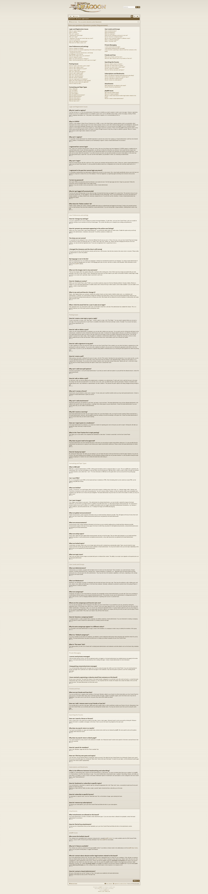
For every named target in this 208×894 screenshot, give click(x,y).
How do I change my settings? (76, 48)
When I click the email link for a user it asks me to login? (82, 60)
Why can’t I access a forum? (76, 74)
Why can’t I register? (74, 34)
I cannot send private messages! (112, 46)
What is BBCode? (73, 89)
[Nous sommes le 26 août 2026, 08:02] (138, 22)
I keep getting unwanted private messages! (115, 48)
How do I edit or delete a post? (76, 67)
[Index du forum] (88, 7)
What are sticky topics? (74, 98)
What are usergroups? (110, 34)
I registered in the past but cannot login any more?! (81, 38)
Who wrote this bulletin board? (112, 92)
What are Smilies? (73, 92)
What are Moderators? (110, 32)
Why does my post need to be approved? (78, 82)
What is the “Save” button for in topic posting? (80, 80)
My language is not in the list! (76, 54)
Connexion (79, 18)
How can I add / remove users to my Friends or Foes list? (118, 58)
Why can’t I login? (73, 36)
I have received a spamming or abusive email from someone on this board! (121, 50)
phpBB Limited (108, 838)
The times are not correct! (75, 51)
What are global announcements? (77, 95)
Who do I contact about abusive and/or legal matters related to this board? (120, 96)
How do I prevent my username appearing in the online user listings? (85, 49)
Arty (99, 888)
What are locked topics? (75, 99)
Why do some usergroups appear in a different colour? (117, 38)
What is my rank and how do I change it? (78, 58)
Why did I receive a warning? (76, 77)
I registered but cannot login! (76, 35)
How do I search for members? (112, 68)
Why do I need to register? (75, 31)
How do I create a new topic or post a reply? (79, 65)
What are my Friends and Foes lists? (113, 57)
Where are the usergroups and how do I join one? (116, 35)
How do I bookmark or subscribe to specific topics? (117, 77)
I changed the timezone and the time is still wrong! (81, 52)
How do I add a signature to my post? (78, 68)
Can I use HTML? (73, 90)
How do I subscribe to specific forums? (114, 78)
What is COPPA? (73, 32)
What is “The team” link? (110, 41)
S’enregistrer (86, 18)
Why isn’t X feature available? (112, 94)
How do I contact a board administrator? (114, 98)
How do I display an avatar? (75, 57)
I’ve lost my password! (74, 39)
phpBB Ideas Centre (133, 848)
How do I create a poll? (74, 70)
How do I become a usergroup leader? (114, 36)
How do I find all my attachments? (113, 87)
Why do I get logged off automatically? (78, 41)
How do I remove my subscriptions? (113, 80)
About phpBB (102, 839)
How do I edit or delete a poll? (76, 73)
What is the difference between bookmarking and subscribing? (119, 75)
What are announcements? (75, 96)
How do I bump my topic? (75, 83)
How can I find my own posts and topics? (114, 70)
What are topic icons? (74, 100)
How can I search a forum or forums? (113, 64)
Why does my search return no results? (114, 65)
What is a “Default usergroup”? (112, 39)
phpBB (76, 263)
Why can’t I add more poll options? (77, 71)
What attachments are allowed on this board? (115, 85)
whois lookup (98, 859)
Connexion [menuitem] (135, 17)
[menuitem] (132, 16)
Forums (76, 16)
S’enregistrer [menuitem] (138, 17)
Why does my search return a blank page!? (115, 67)
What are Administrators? (111, 31)
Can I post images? (73, 93)
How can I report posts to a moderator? (78, 79)
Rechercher (72, 18)
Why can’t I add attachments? (76, 76)
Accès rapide (71, 17)
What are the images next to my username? (79, 55)
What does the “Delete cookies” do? (77, 42)
